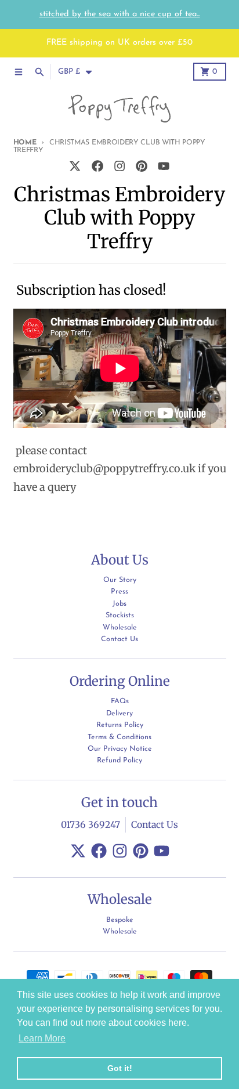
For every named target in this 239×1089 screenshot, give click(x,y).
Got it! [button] (119, 1068)
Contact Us (154, 824)
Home (25, 142)
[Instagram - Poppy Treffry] (119, 166)
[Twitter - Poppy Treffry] (75, 166)
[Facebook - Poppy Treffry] (97, 166)
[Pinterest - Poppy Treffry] (141, 166)
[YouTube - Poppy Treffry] (163, 166)
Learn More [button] (42, 1038)
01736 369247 (90, 824)
